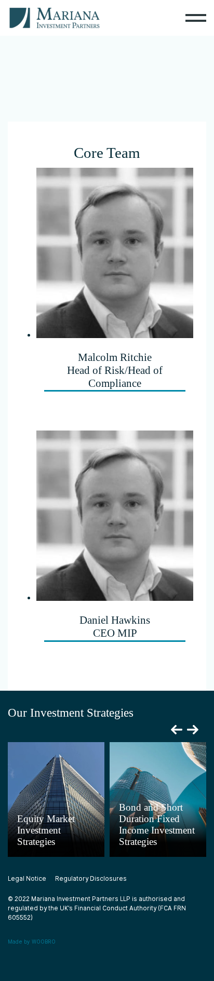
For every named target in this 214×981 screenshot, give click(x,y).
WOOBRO (44, 941)
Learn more (43, 852)
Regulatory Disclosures (91, 878)
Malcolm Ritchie (115, 370)
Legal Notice (27, 878)
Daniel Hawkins (114, 626)
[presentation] (176, 729)
